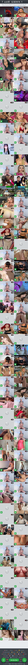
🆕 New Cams (15, 655)
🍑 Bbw (15, 654)
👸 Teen (18, 652)
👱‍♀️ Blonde (23, 652)
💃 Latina (15, 650)
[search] (24, 660)
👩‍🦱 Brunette (4, 654)
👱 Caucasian (21, 650)
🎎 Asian (6, 650)
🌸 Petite (20, 654)
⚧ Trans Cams (6, 657)
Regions (10, 663)
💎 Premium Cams (14, 657)
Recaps (16, 663)
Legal (24, 663)
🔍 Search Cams (20, 661)
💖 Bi (10, 655)
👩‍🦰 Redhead (10, 654)
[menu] (3, 660)
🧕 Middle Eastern (6, 652)
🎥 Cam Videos (7, 661)
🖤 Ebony (11, 650)
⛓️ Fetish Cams (22, 657)
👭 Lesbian (6, 655)
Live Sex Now (14, 660)
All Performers (20, 663)
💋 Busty (24, 654)
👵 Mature (13, 652)
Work (13, 663)
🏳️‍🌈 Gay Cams (21, 655)
